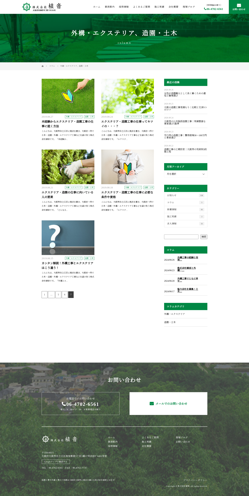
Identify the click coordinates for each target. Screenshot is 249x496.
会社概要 (173, 7)
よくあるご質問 (141, 7)
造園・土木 (160, 33)
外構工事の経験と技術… (187, 258)
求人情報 (185, 223)
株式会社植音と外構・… (186, 269)
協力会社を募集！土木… (187, 290)
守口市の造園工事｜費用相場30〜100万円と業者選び (185, 136)
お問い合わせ (238, 9)
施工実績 (159, 7)
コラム (184, 202)
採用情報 (124, 7)
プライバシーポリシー (195, 480)
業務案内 (110, 7)
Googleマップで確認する (55, 462)
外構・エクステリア (103, 33)
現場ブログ (189, 7)
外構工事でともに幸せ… (187, 279)
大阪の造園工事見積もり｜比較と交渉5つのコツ (185, 108)
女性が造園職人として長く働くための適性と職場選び (185, 94)
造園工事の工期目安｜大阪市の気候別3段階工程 (185, 150)
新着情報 (185, 209)
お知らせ (185, 195)
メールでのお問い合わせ (171, 403)
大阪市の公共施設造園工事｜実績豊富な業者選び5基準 (185, 122)
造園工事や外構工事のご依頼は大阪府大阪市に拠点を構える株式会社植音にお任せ (78, 480)
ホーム (96, 7)
